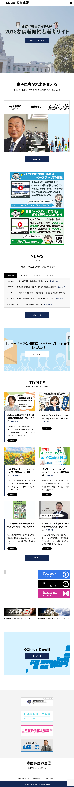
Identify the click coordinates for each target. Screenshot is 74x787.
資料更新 (50, 275)
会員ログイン (53, 778)
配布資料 (12, 494)
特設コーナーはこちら (37, 40)
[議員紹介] (54, 615)
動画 (47, 494)
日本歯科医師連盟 (16, 3)
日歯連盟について (37, 159)
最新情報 (11, 275)
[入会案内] (20, 615)
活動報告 (37, 275)
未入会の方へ (36, 778)
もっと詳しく (37, 354)
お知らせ (24, 275)
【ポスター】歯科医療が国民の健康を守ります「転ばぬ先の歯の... (20, 526)
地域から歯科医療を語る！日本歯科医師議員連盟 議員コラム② (55, 526)
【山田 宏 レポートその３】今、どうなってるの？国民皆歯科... (55, 472)
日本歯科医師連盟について (24, 778)
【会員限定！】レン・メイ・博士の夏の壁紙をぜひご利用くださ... (20, 472)
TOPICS (37, 558)
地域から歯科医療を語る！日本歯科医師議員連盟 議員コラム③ (20, 418)
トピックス (45, 778)
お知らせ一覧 (37, 315)
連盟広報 (12, 440)
